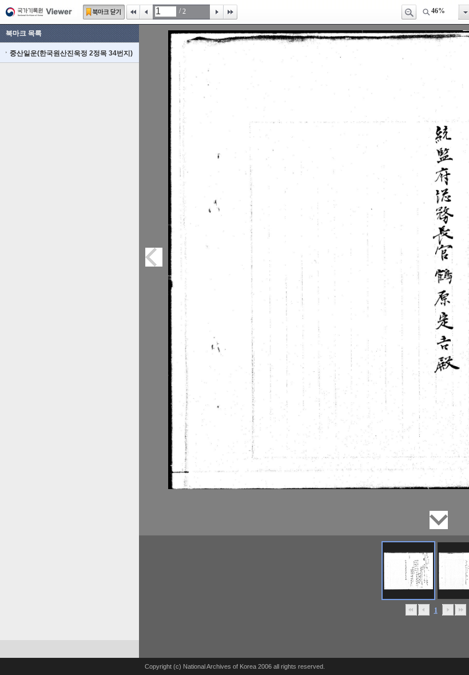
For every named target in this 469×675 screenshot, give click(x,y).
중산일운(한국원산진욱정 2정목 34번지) (71, 53)
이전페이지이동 (153, 257)
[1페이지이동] (408, 570)
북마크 (104, 12)
